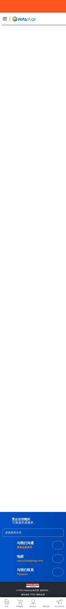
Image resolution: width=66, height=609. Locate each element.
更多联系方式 (13, 532)
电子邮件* (12, 383)
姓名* (10, 369)
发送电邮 (57, 558)
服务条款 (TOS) (28, 594)
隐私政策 (41, 594)
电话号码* (12, 400)
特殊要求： (13, 430)
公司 (9, 414)
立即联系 (57, 572)
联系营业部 (57, 545)
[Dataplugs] (24, 19)
